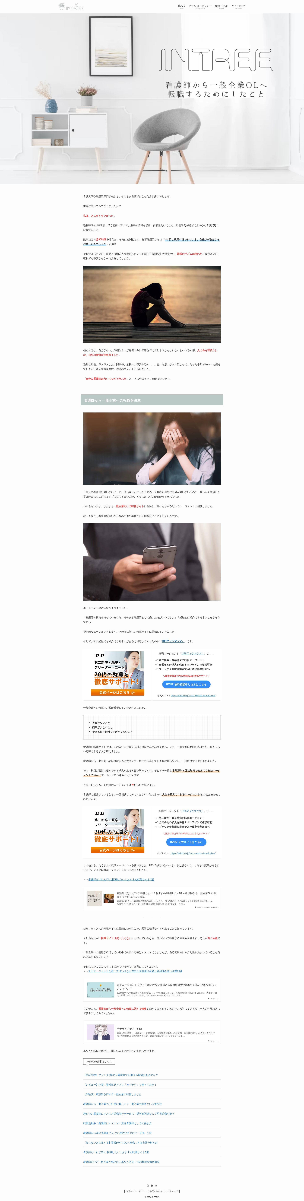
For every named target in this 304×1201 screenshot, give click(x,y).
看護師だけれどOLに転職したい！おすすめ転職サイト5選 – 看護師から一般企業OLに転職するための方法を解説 (166, 894)
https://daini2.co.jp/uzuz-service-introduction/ (193, 695)
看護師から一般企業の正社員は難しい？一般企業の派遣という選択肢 (122, 1104)
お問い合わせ (156, 1191)
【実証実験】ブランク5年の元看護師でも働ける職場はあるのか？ (120, 1075)
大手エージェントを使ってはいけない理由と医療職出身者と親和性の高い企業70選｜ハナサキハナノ (166, 986)
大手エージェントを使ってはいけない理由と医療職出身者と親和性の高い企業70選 (135, 971)
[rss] (152, 1185)
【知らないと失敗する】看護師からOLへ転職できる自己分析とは (120, 1142)
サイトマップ (172, 1191)
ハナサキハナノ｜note (129, 1028)
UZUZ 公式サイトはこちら (186, 842)
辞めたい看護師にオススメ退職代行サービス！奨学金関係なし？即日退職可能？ (128, 1113)
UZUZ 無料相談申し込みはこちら (186, 684)
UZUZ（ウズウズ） (173, 641)
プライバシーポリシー (136, 1191)
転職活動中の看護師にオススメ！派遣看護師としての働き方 (117, 1123)
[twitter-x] (148, 1185)
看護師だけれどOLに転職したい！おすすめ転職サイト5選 (121, 879)
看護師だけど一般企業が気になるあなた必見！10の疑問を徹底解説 (121, 1162)
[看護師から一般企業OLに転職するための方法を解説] (70, 6)
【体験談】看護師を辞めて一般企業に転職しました (112, 1094)
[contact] (155, 1185)
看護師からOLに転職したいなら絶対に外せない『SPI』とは (117, 1133)
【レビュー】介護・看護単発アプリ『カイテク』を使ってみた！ (120, 1084)
